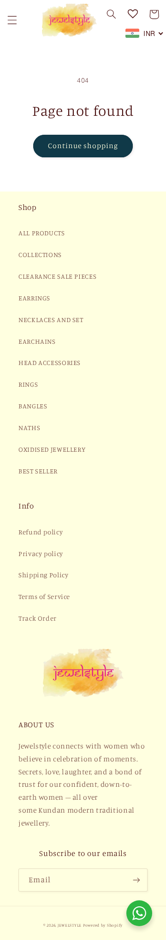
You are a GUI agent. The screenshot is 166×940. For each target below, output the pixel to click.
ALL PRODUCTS (41, 233)
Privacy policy (40, 553)
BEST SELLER (38, 471)
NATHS (29, 427)
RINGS (28, 384)
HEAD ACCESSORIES (49, 362)
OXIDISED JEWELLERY (51, 449)
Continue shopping (83, 145)
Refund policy (40, 532)
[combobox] (144, 33)
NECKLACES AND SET (50, 319)
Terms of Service (44, 596)
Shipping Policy (43, 575)
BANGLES (32, 406)
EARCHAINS (37, 341)
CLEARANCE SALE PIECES (57, 276)
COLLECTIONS (40, 254)
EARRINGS (34, 298)
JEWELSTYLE (70, 925)
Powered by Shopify (103, 925)
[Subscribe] (136, 879)
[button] (12, 19)
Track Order (37, 618)
